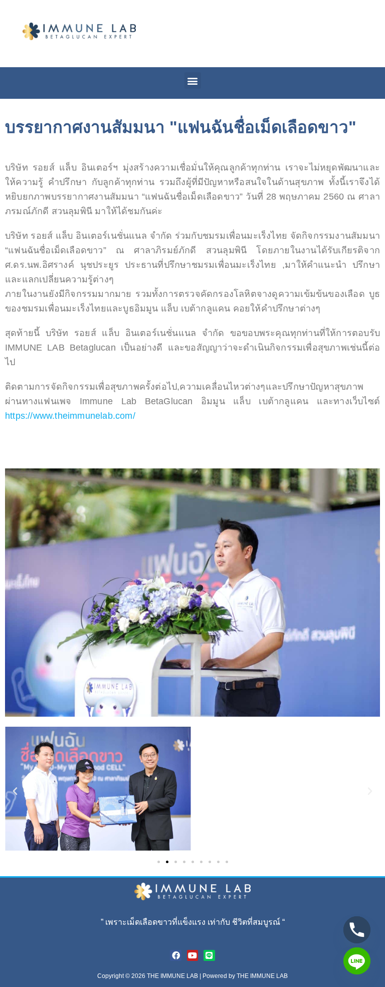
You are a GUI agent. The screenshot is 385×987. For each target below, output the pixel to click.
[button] (192, 80)
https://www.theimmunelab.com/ (70, 416)
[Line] (209, 955)
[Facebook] (175, 955)
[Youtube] (192, 955)
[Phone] (356, 929)
